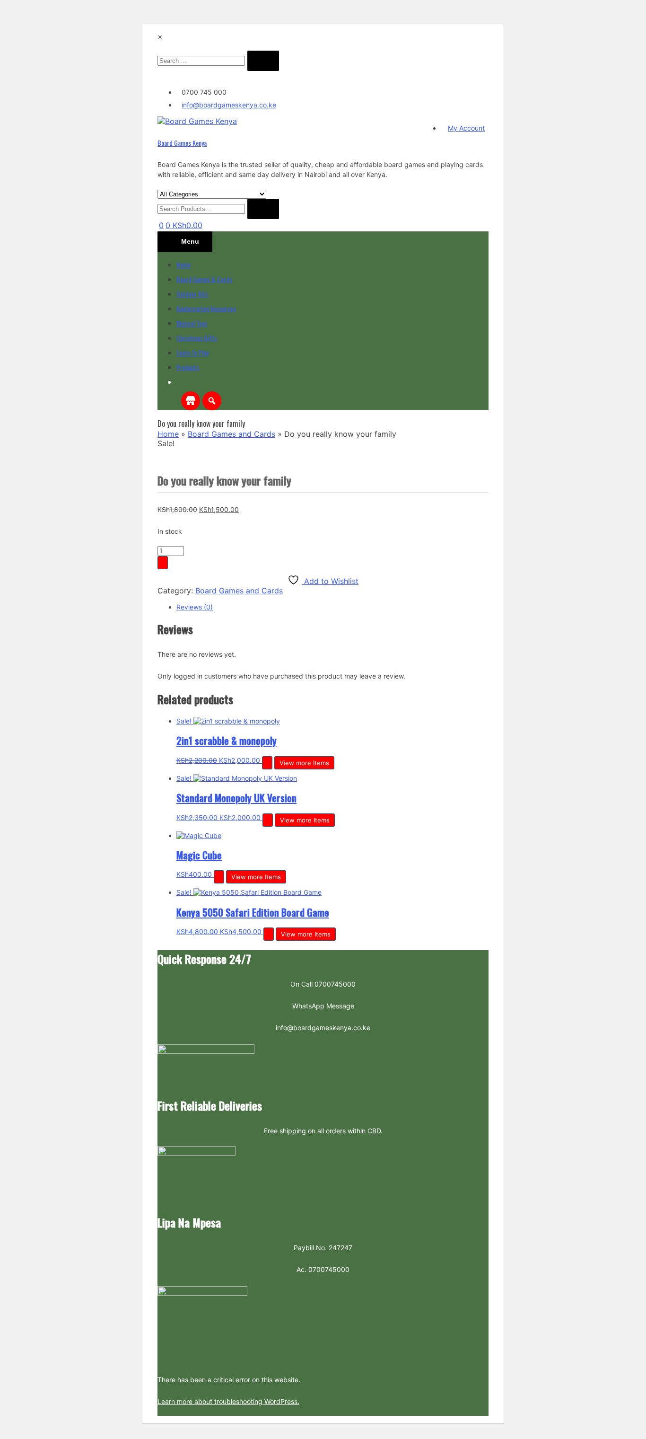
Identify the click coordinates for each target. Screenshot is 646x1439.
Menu (190, 241)
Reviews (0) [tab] (194, 607)
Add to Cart (162, 562)
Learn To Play (192, 352)
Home (183, 264)
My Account (466, 128)
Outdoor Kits (192, 294)
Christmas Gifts (196, 338)
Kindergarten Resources (206, 308)
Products (187, 367)
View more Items (304, 763)
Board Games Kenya (182, 143)
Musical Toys (191, 323)
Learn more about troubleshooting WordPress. (228, 1401)
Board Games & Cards (204, 279)
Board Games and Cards (231, 434)
